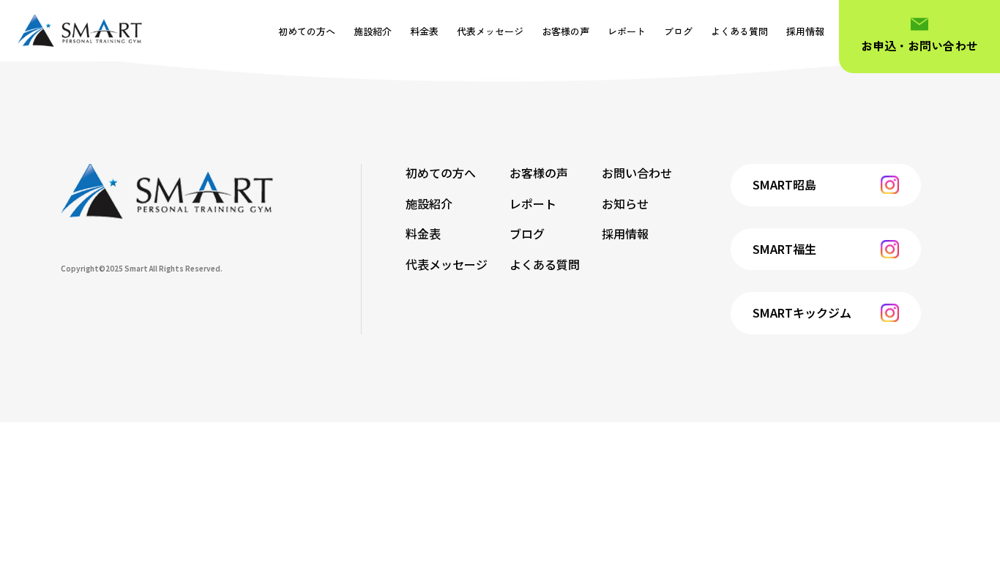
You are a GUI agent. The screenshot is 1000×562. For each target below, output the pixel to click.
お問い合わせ (637, 172)
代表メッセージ (490, 31)
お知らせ (625, 203)
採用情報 (805, 31)
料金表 (424, 31)
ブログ (678, 31)
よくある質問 (739, 31)
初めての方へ (306, 31)
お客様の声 (565, 31)
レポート (627, 31)
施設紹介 (373, 31)
